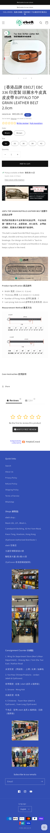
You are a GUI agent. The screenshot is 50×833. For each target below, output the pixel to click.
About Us (9, 472)
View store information (14, 180)
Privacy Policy (11, 478)
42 (41, 143)
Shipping (13, 118)
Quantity (5, 149)
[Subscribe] (42, 781)
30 (6, 143)
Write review (22, 123)
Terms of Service (12, 496)
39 (32, 143)
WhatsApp (9, 502)
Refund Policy (11, 484)
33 (15, 143)
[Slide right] (31, 78)
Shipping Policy (12, 489)
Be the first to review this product (25, 423)
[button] (3, 23)
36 (24, 143)
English (23, 809)
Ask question (36, 123)
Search (8, 466)
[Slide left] (19, 78)
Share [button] (7, 386)
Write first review (26, 429)
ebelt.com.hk (27, 828)
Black (7, 133)
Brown (19, 133)
